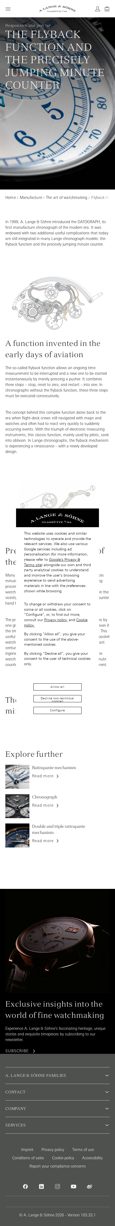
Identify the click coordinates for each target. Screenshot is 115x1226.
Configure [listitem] (57, 710)
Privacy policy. (56, 620)
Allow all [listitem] (57, 686)
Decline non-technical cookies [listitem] (57, 699)
